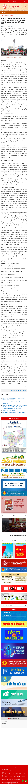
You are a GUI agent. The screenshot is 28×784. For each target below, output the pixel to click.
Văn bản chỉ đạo (7, 612)
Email (20, 390)
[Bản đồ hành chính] (14, 436)
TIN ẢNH (14, 540)
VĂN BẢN (14, 609)
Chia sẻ (24, 390)
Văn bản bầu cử (7, 618)
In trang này (14, 390)
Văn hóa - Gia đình (9, 15)
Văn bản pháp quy (7, 615)
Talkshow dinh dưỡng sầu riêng (9, 410)
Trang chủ (3, 15)
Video (14, 515)
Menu (5, 12)
